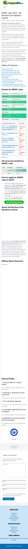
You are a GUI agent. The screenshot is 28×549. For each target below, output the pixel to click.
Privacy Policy (14, 516)
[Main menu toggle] (4, 7)
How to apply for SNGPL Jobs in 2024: (11, 72)
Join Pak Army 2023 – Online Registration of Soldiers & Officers (9, 127)
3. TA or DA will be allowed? (8, 82)
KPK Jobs (14, 532)
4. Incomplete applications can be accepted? (12, 84)
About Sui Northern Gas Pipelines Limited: (12, 74)
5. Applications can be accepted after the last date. (14, 85)
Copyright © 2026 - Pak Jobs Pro (14, 546)
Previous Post (14, 446)
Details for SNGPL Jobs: (7, 69)
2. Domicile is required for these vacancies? (12, 80)
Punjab (16, 119)
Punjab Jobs (14, 527)
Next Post (14, 447)
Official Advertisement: (7, 75)
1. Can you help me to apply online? (10, 79)
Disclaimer (14, 520)
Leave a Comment (6, 20)
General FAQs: (5, 77)
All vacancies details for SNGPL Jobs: (11, 70)
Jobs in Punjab (14, 20)
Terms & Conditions (14, 518)
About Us (14, 515)
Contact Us (14, 513)
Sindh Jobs (14, 528)
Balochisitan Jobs (14, 530)
